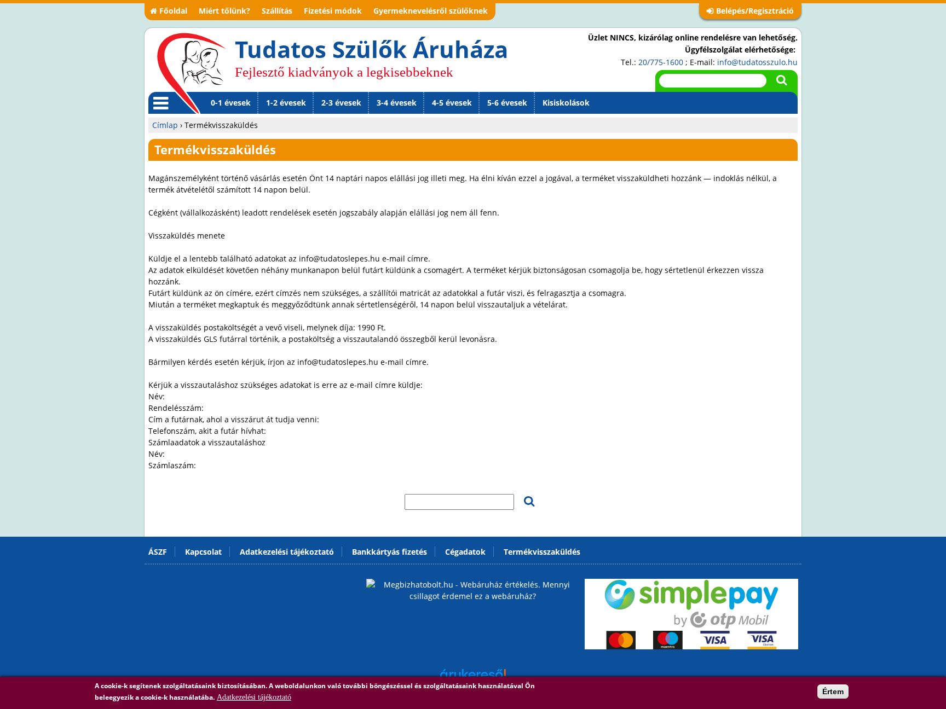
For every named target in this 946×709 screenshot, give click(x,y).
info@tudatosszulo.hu (757, 62)
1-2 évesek (286, 102)
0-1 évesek (231, 102)
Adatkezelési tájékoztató (254, 697)
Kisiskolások (566, 102)
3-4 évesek (397, 102)
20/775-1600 (660, 62)
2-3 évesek (341, 102)
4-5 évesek (452, 102)
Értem (833, 691)
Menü (158, 113)
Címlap (165, 125)
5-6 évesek (507, 102)
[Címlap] (191, 73)
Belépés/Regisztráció (755, 10)
